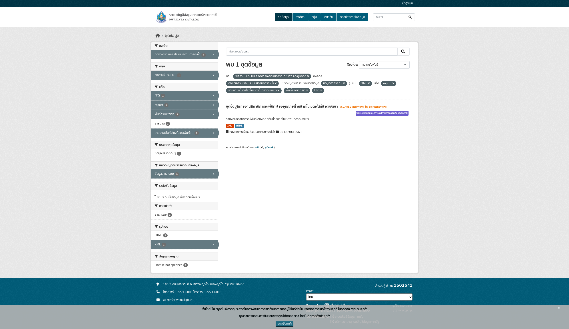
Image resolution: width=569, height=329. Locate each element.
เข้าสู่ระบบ (407, 3)
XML (229, 126)
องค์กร (300, 17)
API (257, 147)
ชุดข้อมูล (283, 17)
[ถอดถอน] (308, 76)
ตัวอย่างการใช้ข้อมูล (352, 17)
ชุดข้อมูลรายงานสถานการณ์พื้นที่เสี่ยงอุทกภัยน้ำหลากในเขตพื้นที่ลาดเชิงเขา (282, 106)
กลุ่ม (314, 17)
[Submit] (410, 17)
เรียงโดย (352, 64)
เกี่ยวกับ (328, 17)
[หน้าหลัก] (158, 36)
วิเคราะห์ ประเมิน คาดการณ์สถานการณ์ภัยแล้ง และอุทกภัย (382, 113)
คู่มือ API (269, 147)
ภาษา (309, 291)
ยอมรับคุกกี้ (284, 323)
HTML (239, 126)
